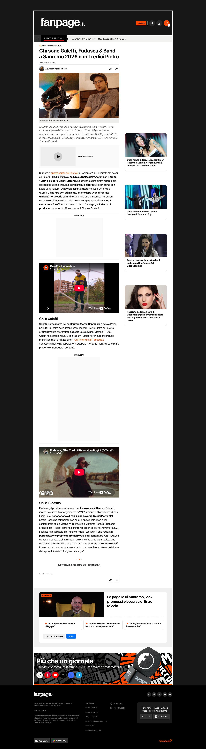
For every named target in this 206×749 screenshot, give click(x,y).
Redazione (89, 726)
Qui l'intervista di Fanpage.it (89, 339)
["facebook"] (71, 675)
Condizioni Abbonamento (96, 721)
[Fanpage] (43, 694)
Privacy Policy (91, 712)
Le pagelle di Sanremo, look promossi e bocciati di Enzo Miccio (129, 601)
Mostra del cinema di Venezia (112, 39)
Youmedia (89, 703)
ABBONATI (141, 23)
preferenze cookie (93, 730)
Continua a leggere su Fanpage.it (79, 564)
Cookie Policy (91, 717)
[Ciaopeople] (165, 741)
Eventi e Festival (54, 38)
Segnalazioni (91, 708)
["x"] (63, 675)
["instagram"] (47, 675)
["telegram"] (79, 675)
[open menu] (37, 38)
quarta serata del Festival (64, 172)
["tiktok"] (39, 675)
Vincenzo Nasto (60, 69)
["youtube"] (55, 675)
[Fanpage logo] (59, 23)
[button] (116, 68)
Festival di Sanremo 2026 (52, 46)
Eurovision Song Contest (84, 39)
